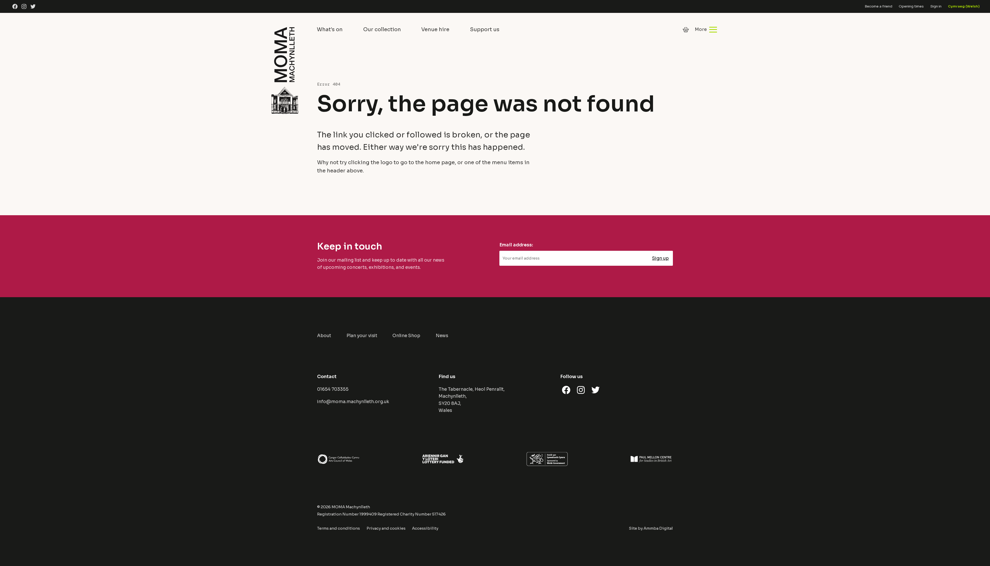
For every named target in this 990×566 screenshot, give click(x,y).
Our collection (382, 29)
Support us (484, 29)
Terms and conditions (338, 528)
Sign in (936, 6)
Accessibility (425, 528)
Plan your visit (361, 335)
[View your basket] (686, 30)
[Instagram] (24, 6)
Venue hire (435, 29)
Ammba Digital (658, 528)
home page (440, 162)
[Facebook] (15, 6)
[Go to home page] (284, 69)
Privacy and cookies (386, 528)
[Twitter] (33, 6)
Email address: (516, 245)
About (324, 335)
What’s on (330, 29)
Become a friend (878, 6)
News (442, 335)
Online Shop (406, 335)
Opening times (911, 6)
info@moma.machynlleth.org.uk (353, 401)
